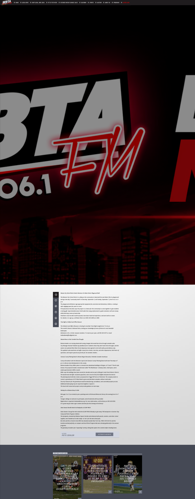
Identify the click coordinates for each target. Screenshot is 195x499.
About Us (107, 2)
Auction (99, 2)
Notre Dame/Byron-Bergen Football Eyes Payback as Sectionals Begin (127, 473)
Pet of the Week (52, 2)
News (55, 457)
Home (17, 2)
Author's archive (104, 434)
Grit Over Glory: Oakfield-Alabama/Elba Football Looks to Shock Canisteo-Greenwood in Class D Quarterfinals (67, 477)
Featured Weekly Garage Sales (69, 2)
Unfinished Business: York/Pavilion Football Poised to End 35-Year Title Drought (97, 473)
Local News (25, 2)
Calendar (83, 2)
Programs (116, 2)
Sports (92, 2)
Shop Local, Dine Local (38, 2)
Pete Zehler (68, 435)
